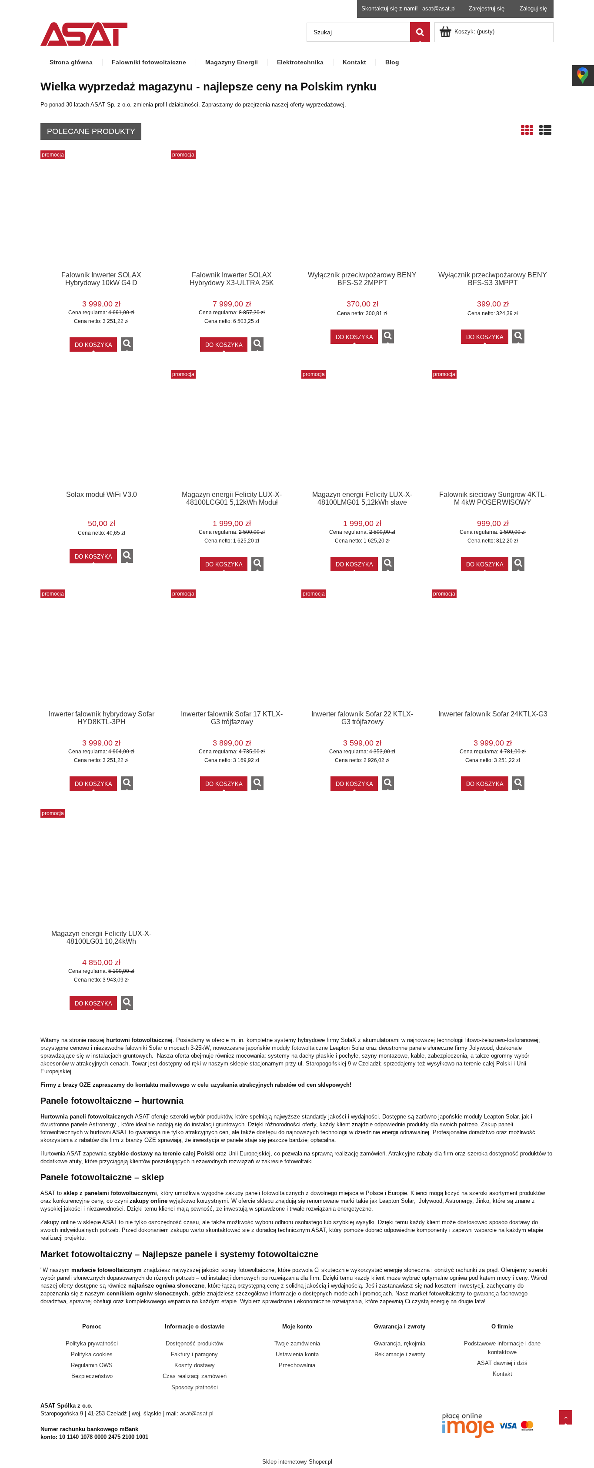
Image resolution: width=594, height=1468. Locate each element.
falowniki (136, 1048)
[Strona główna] (83, 33)
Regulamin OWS (92, 1365)
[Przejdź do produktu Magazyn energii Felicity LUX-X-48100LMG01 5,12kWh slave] (362, 430)
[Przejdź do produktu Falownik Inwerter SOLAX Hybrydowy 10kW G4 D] (101, 210)
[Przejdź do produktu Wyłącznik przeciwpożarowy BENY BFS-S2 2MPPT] (362, 210)
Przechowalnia (297, 1365)
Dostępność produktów (194, 1343)
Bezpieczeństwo (92, 1376)
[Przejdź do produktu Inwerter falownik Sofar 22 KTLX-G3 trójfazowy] (362, 649)
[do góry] (565, 1417)
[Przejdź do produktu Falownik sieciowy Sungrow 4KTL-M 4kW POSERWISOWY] (492, 430)
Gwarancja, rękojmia (399, 1343)
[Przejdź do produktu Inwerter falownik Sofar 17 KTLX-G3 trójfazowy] (232, 649)
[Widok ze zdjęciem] (527, 130)
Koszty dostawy (194, 1365)
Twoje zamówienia (297, 1343)
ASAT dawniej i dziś (502, 1363)
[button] (127, 344)
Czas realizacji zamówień (195, 1376)
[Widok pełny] (545, 130)
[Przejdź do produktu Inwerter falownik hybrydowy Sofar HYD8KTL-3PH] (101, 649)
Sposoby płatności (194, 1387)
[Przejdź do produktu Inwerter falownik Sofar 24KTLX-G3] (492, 649)
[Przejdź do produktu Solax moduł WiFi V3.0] (101, 430)
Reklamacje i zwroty (399, 1354)
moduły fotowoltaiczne (301, 1048)
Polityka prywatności (92, 1343)
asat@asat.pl (439, 8)
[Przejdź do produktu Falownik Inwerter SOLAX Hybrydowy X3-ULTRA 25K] (232, 210)
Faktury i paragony (194, 1354)
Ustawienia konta (297, 1354)
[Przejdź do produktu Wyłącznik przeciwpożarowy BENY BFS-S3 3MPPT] (492, 210)
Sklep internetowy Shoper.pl (297, 1461)
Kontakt (502, 1374)
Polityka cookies (92, 1354)
